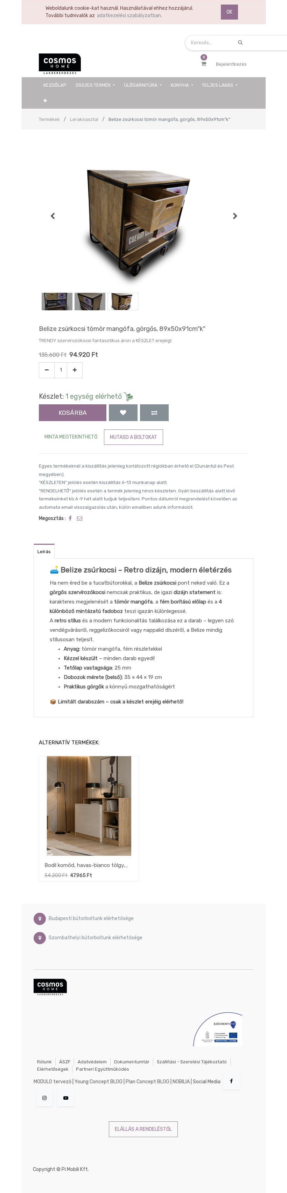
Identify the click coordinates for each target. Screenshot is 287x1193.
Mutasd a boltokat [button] (133, 437)
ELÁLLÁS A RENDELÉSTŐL (143, 1129)
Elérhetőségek (53, 1069)
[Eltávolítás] (47, 370)
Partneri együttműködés (102, 1069)
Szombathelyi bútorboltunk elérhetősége (95, 938)
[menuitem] (55, 85)
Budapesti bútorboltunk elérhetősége (91, 918)
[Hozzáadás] (75, 370)
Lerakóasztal (84, 119)
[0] (203, 64)
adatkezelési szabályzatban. (129, 16)
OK (229, 12)
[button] (45, 101)
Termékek (49, 119)
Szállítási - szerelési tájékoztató (192, 1061)
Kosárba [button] (72, 412)
